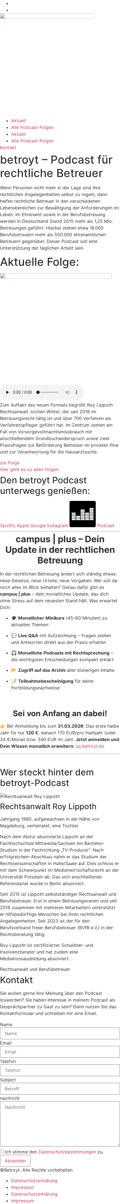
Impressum (22, 1187)
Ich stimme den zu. (54, 1152)
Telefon (8, 1061)
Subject (8, 1080)
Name (6, 1024)
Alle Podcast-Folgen (32, 127)
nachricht (10, 1098)
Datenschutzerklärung (34, 1180)
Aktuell (18, 120)
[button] (35, 969)
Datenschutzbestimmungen (67, 1152)
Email (5, 1043)
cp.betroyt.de (90, 746)
